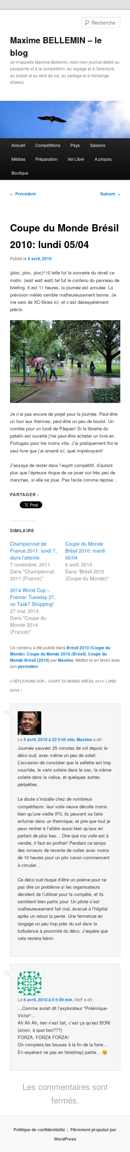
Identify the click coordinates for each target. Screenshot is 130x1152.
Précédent (23, 194)
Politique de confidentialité (39, 1129)
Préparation (46, 159)
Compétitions (47, 145)
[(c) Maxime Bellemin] (65, 361)
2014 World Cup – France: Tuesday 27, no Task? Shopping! (32, 597)
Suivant (110, 194)
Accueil (18, 145)
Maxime (65, 660)
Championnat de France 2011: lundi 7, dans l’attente (33, 550)
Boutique (19, 173)
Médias (18, 159)
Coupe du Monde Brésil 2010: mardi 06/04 (85, 550)
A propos (103, 159)
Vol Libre (76, 159)
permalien (28, 666)
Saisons (97, 145)
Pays (75, 145)
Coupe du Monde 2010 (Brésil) (56, 654)
